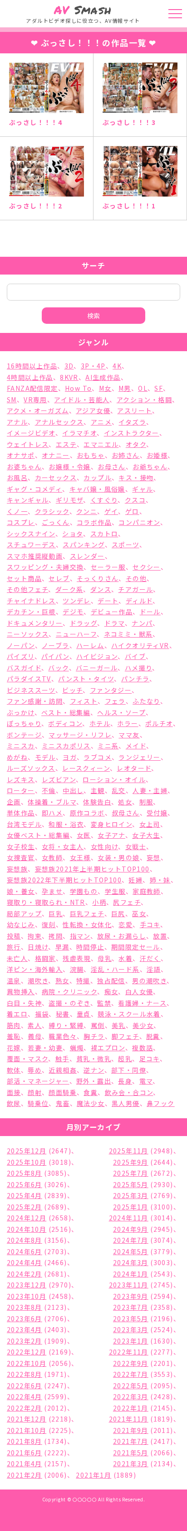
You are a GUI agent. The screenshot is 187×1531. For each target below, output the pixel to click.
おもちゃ (91, 455)
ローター (21, 790)
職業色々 (63, 1036)
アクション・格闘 (144, 399)
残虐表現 (77, 958)
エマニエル (101, 444)
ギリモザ (70, 499)
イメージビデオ (31, 432)
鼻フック (161, 1103)
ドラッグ (84, 623)
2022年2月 (24, 1407)
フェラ (115, 701)
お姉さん (126, 455)
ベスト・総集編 (65, 712)
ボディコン (65, 723)
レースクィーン (86, 768)
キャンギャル (28, 499)
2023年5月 (130, 1318)
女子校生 (21, 846)
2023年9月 (130, 1296)
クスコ (135, 499)
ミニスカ (21, 745)
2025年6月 (24, 1184)
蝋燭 (77, 1047)
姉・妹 (160, 879)
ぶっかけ (20, 712)
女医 (84, 835)
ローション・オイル (114, 779)
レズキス (21, 779)
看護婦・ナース (142, 1002)
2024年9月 (130, 1229)
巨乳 (56, 913)
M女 (105, 388)
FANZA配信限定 (32, 388)
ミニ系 (108, 745)
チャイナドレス (31, 600)
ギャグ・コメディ (34, 488)
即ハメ (52, 812)
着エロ (17, 1013)
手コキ (150, 924)
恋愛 (125, 924)
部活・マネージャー (38, 1080)
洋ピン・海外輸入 (35, 969)
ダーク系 (69, 589)
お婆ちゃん (24, 466)
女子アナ (111, 835)
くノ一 (17, 511)
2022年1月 (130, 1407)
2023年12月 (26, 1284)
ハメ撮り (139, 667)
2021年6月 (24, 1452)
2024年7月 (130, 1240)
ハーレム (90, 645)
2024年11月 (128, 1217)
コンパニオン (139, 522)
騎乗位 (38, 1103)
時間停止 (90, 946)
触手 (62, 1058)
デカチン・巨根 (31, 611)
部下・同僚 (128, 1069)
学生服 (115, 891)
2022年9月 (130, 1363)
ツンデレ (77, 600)
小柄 (99, 902)
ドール (150, 611)
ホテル (99, 723)
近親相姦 (63, 1069)
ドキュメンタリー (35, 623)
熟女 (62, 980)
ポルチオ (159, 723)
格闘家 (45, 958)
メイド (136, 745)
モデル (45, 757)
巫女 (139, 913)
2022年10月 (26, 1363)
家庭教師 (147, 891)
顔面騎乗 (63, 1092)
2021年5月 (130, 1452)
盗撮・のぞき (69, 1002)
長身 (125, 1080)
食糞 (91, 1092)
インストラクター (131, 432)
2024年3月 (130, 1262)
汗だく (150, 958)
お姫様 (157, 455)
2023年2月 (24, 1340)
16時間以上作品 (32, 365)
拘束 (35, 935)
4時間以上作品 (30, 377)
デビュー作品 (112, 611)
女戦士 (135, 846)
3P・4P (93, 365)
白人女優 (139, 991)
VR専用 (35, 399)
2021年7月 (130, 1441)
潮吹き (38, 980)
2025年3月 (130, 1195)
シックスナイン (31, 533)
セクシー (147, 566)
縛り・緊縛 (66, 1025)
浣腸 (77, 969)
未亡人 (17, 958)
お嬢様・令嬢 (69, 466)
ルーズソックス (31, 768)
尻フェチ (127, 902)
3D (69, 365)
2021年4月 (24, 1463)
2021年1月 (93, 1474)
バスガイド (24, 667)
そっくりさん (97, 578)
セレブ (59, 578)
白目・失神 (24, 1002)
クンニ (86, 511)
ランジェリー (139, 757)
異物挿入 (21, 991)
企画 (14, 801)
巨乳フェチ (87, 913)
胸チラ (94, 1036)
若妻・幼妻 (45, 1047)
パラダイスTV (29, 678)
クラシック (52, 511)
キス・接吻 (135, 477)
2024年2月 (24, 1273)
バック (58, 667)
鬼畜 (63, 1103)
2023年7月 (130, 1307)
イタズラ (132, 421)
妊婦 (135, 879)
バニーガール (97, 667)
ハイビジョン (97, 656)
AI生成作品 (102, 377)
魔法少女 (91, 1103)
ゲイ (111, 511)
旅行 (14, 946)
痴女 (111, 991)
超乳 (125, 1058)
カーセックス (56, 477)
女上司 (149, 824)
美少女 (143, 1025)
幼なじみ (21, 924)
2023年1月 (130, 1340)
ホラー (127, 723)
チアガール (135, 589)
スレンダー (87, 556)
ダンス (100, 589)
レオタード (134, 768)
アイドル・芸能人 (81, 399)
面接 (14, 1092)
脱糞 (153, 1036)
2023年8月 (24, 1307)
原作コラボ (87, 812)
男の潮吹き (149, 980)
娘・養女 (21, 891)
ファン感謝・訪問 (35, 701)
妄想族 (17, 868)
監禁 (104, 1002)
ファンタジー (111, 690)
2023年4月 (24, 1329)
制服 (146, 801)
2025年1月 (130, 1206)
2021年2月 (24, 1474)
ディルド (139, 600)
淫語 (154, 969)
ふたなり (146, 701)
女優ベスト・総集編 (38, 835)
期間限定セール (135, 946)
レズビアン (59, 779)
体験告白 (97, 801)
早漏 (62, 946)
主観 (98, 790)
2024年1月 (130, 1273)
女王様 (80, 857)
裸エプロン (108, 1047)
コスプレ (21, 522)
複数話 (142, 1047)
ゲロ (132, 511)
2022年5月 (130, 1385)
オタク (136, 444)
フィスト (84, 701)
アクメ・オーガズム (38, 410)
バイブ (135, 656)
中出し (73, 790)
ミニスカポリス (66, 745)
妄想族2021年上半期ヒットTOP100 (92, 868)
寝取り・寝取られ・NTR (46, 902)
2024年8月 (24, 1240)
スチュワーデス (31, 544)
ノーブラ (55, 645)
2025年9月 (130, 1162)
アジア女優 (93, 410)
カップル (98, 477)
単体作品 (21, 812)
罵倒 (98, 1025)
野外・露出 (93, 1080)
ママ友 (128, 734)
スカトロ (104, 533)
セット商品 (24, 578)
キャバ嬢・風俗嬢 (97, 488)
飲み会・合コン (129, 1092)
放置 (160, 935)
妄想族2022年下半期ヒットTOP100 (64, 879)
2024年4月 (24, 1262)
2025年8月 (24, 1173)
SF (158, 388)
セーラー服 (108, 566)
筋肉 (14, 1025)
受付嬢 (157, 812)
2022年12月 (26, 1351)
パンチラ (135, 678)
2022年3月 (130, 1396)
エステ (66, 444)
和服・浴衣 (66, 824)
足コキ (149, 1058)
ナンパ (142, 623)
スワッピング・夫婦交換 (45, 566)
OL (143, 388)
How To (78, 388)
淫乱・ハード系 (115, 969)
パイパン (55, 656)
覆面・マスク (27, 1058)
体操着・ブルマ (52, 801)
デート (108, 600)
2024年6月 (24, 1251)
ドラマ (114, 623)
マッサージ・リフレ (80, 734)
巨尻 (118, 913)
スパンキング (83, 544)
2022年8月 (24, 1374)
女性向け (104, 846)
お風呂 (17, 477)
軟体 (14, 1069)
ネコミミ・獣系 (128, 633)
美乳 (119, 1025)
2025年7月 (130, 1173)
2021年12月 (26, 1418)
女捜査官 (21, 857)
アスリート (134, 410)
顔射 (35, 1092)
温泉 (14, 980)
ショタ (72, 533)
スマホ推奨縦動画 (35, 556)
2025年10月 (26, 1162)
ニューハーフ (76, 633)
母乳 (105, 958)
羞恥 (14, 1036)
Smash (83, 10)
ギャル (142, 488)
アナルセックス (59, 421)
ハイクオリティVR (140, 645)
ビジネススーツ (31, 690)
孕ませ (52, 891)
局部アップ (24, 913)
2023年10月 (26, 1296)
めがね (17, 757)
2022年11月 (128, 1351)
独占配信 (111, 980)
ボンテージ (24, 734)
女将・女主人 (63, 846)
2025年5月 (130, 1184)
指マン (80, 935)
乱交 (119, 790)
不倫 (49, 790)
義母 (35, 1036)
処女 (125, 801)
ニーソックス (28, 633)
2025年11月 (128, 1150)
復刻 (49, 924)
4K (117, 365)
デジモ (73, 611)
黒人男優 (126, 1103)
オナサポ (21, 455)
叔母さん (126, 812)
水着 (125, 958)
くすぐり (104, 499)
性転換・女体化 (87, 924)
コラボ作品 (94, 522)
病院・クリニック (69, 991)
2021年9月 (130, 1430)
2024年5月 (130, 1251)
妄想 (154, 857)
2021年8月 (24, 1441)
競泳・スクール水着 (129, 1013)
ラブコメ (98, 757)
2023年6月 (24, 1318)
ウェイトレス (28, 444)
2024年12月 (26, 1217)
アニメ (101, 421)
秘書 (63, 1013)
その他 (136, 578)
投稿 (14, 935)
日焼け (38, 946)
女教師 (52, 857)
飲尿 (14, 1103)
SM (12, 399)
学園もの (84, 891)
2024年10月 (26, 1229)
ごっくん (56, 522)
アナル (17, 421)
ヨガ (70, 757)
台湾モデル (24, 824)
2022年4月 (24, 1396)
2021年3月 (130, 1463)
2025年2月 (24, 1206)
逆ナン (94, 1069)
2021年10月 (26, 1430)
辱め (35, 1069)
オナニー (56, 455)
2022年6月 (24, 1385)
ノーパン (21, 645)
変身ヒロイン (111, 824)
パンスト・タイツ (86, 678)
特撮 (83, 980)
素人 (35, 1025)
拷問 (56, 935)
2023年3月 (130, 1329)
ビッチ (72, 690)
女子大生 (146, 835)
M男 (124, 388)
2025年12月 (26, 1150)
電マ (146, 1080)
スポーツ (125, 544)
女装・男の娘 (118, 857)
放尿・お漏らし (121, 935)
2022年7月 (130, 1374)
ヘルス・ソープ (121, 712)
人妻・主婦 (150, 790)
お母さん (112, 466)
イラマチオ (79, 432)
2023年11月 (128, 1284)
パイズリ (20, 656)
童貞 (84, 1013)
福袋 (42, 1013)
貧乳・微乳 (93, 1058)
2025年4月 (24, 1195)
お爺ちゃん (150, 466)
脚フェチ (125, 1036)
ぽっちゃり (24, 723)
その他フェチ (27, 589)
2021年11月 (128, 1418)
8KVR (69, 377)
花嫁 (14, 1047)
